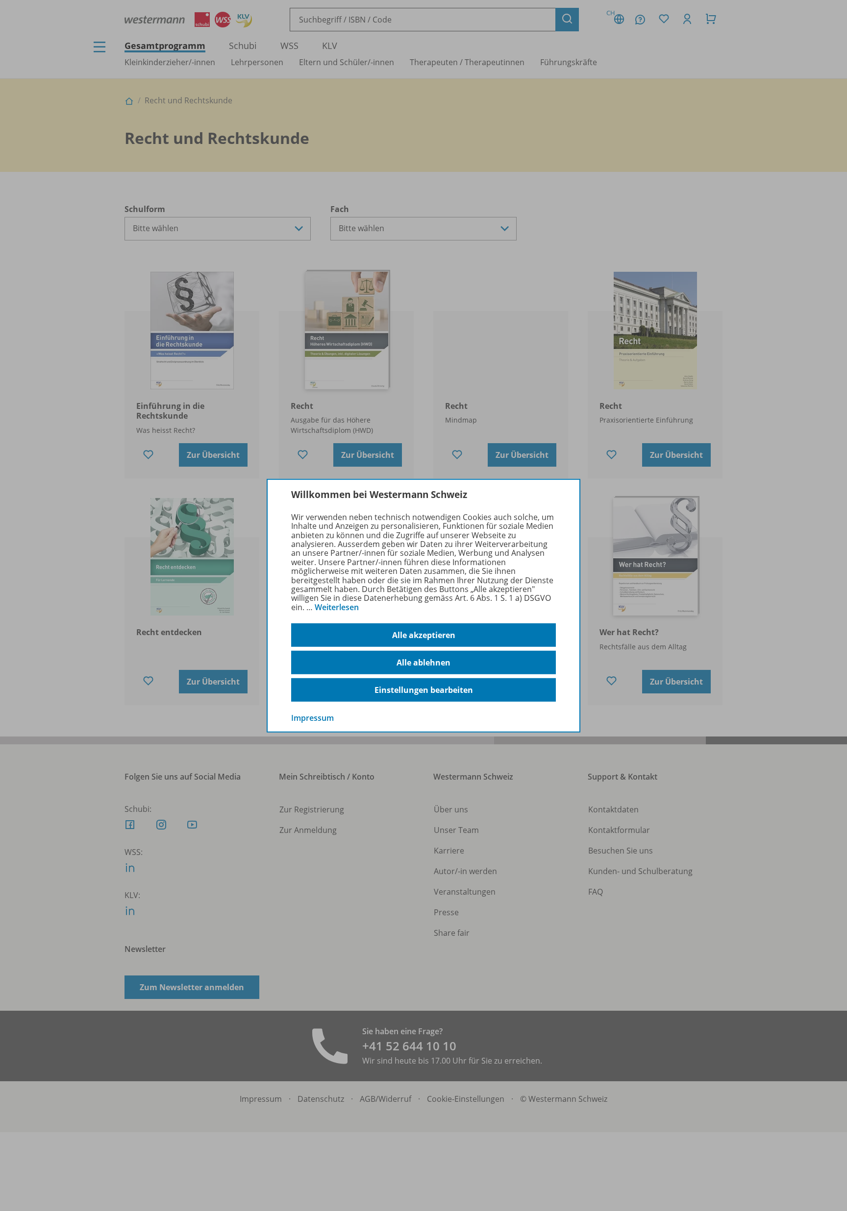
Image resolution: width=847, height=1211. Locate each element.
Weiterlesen (337, 607)
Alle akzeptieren (423, 635)
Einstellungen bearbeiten (423, 690)
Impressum (312, 717)
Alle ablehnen (423, 662)
